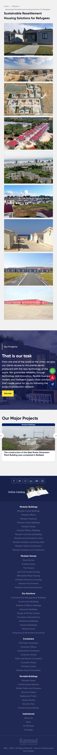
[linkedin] (31, 480)
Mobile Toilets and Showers (28, 688)
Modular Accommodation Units (28, 538)
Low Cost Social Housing (28, 572)
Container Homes (29, 655)
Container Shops (28, 662)
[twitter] (19, 480)
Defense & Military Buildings (28, 605)
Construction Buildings (28, 601)
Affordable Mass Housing (28, 576)
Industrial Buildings (28, 625)
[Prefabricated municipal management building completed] (28, 439)
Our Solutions (28, 593)
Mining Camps (28, 629)
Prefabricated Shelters (28, 684)
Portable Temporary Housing (28, 579)
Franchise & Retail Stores (28, 617)
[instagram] (25, 480)
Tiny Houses (28, 568)
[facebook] (13, 480)
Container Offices (29, 647)
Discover (8, 393)
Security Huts (29, 704)
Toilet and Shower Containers (28, 658)
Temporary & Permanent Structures (28, 633)
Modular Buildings (28, 425)
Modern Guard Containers (28, 670)
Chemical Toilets (28, 692)
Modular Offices (28, 515)
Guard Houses (28, 700)
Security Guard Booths (28, 708)
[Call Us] (52, 377)
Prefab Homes (28, 564)
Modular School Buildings (28, 522)
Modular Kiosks (28, 680)
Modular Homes (28, 556)
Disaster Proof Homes (29, 583)
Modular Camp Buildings (28, 511)
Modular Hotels (29, 526)
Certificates (28, 726)
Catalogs (28, 730)
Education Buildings (29, 609)
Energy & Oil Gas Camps (28, 613)
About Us (28, 718)
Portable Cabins (28, 666)
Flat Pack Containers (28, 643)
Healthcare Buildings (28, 621)
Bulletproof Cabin (28, 696)
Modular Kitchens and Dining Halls (28, 542)
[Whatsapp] (52, 371)
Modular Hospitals (28, 519)
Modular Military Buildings (28, 530)
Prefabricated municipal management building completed (27, 453)
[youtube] (36, 480)
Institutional (28, 714)
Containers (28, 639)
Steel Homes (28, 560)
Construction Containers (28, 651)
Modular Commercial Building (28, 534)
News (28, 722)
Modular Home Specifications (28, 587)
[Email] (52, 384)
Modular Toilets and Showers (28, 546)
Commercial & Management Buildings (28, 597)
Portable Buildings (28, 676)
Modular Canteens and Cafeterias (28, 550)
